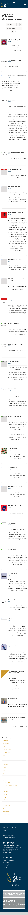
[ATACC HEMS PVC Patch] (4, 189)
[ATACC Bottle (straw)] (4, 60)
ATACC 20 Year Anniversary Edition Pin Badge (16, 671)
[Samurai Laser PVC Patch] (4, 102)
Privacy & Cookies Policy (9, 837)
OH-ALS (6, 791)
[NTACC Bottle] (4, 552)
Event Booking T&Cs (8, 835)
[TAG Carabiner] (4, 576)
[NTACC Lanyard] (4, 621)
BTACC (4, 755)
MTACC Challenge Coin (15, 40)
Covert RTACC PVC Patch (15, 344)
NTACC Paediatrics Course (10, 785)
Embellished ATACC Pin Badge (17, 75)
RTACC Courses (7, 800)
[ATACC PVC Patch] (4, 364)
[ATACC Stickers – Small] (4, 489)
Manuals (5, 777)
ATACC (4, 746)
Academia (5, 740)
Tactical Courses (7, 803)
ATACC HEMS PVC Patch (15, 187)
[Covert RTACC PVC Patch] (4, 346)
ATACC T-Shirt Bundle (14, 416)
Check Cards (6, 759)
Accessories (6, 743)
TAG (4, 808)
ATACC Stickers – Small (15, 486)
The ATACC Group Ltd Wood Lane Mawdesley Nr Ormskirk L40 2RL (8, 864)
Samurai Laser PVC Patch (15, 100)
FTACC (4, 774)
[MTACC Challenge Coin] (4, 42)
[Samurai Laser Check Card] (4, 215)
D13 (4, 770)
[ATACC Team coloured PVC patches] (4, 281)
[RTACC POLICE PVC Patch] (4, 154)
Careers (5, 839)
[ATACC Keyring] (4, 701)
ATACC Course (6, 752)
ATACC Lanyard (12, 645)
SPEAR (5, 794)
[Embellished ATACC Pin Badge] (4, 76)
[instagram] (16, 885)
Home (4, 830)
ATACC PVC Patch (13, 361)
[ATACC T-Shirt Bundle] (4, 419)
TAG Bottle (11, 299)
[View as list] (15, 31)
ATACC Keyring (12, 698)
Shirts (5, 767)
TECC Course (7, 805)
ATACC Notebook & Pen (15, 506)
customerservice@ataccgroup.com (12, 847)
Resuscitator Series (8, 788)
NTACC (4, 780)
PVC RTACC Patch (13, 389)
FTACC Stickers (12, 448)
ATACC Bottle (12, 523)
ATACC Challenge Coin (14, 169)
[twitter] (12, 885)
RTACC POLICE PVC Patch (16, 152)
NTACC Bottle (12, 549)
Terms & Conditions (8, 833)
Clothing (5, 762)
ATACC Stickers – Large (15, 259)
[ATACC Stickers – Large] (4, 262)
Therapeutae (6, 811)
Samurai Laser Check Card (16, 212)
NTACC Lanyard (12, 619)
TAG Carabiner (12, 573)
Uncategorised (6, 814)
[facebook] (9, 885)
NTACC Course (7, 782)
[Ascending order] (20, 24)
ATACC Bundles (7, 749)
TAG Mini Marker (13, 600)
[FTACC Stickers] (4, 451)
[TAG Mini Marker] (4, 602)
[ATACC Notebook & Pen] (4, 508)
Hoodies (6, 764)
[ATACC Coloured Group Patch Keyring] (4, 720)
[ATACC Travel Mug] (4, 324)
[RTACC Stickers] (4, 470)
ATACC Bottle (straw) (14, 60)
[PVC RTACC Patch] (4, 390)
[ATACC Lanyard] (4, 647)
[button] (19, 3)
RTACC (4, 797)
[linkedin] (19, 885)
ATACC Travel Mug (13, 323)
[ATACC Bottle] (4, 525)
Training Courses (7, 832)
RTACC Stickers (12, 467)
